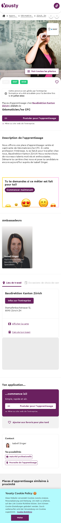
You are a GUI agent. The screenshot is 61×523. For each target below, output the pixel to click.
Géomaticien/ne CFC (27, 16)
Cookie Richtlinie (24, 512)
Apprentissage (13, 16)
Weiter (20, 518)
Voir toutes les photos (43, 71)
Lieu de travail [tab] (13, 282)
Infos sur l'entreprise (19, 301)
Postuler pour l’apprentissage (39, 118)
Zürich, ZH (41, 16)
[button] (30, 50)
